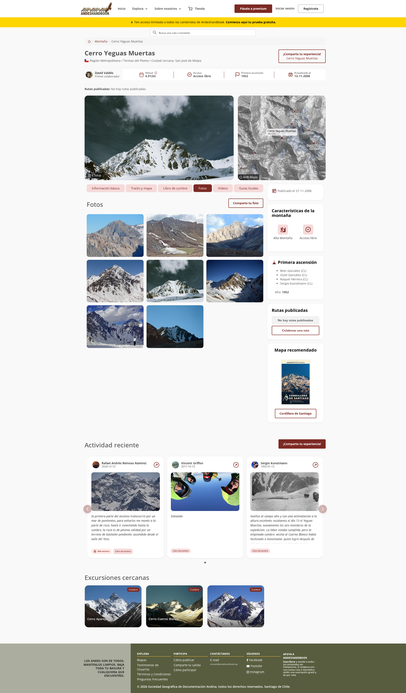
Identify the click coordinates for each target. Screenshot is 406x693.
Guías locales (248, 188)
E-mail (214, 660)
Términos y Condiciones (154, 674)
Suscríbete (289, 661)
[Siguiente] (322, 509)
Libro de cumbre (175, 188)
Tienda (199, 9)
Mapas (142, 660)
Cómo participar (185, 670)
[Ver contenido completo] (156, 465)
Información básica (105, 188)
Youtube (256, 666)
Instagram (257, 672)
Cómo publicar (184, 660)
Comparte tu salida (187, 665)
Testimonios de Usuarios (148, 667)
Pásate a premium (253, 9)
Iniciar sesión (285, 8)
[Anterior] (87, 509)
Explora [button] (137, 9)
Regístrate (310, 9)
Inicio (122, 9)
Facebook (255, 660)
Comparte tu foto (246, 203)
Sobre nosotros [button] (166, 9)
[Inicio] (89, 41)
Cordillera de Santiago (296, 413)
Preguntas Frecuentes (152, 679)
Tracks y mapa (141, 188)
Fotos (203, 188)
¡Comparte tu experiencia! (302, 56)
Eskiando (177, 516)
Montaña (101, 41)
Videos (223, 188)
